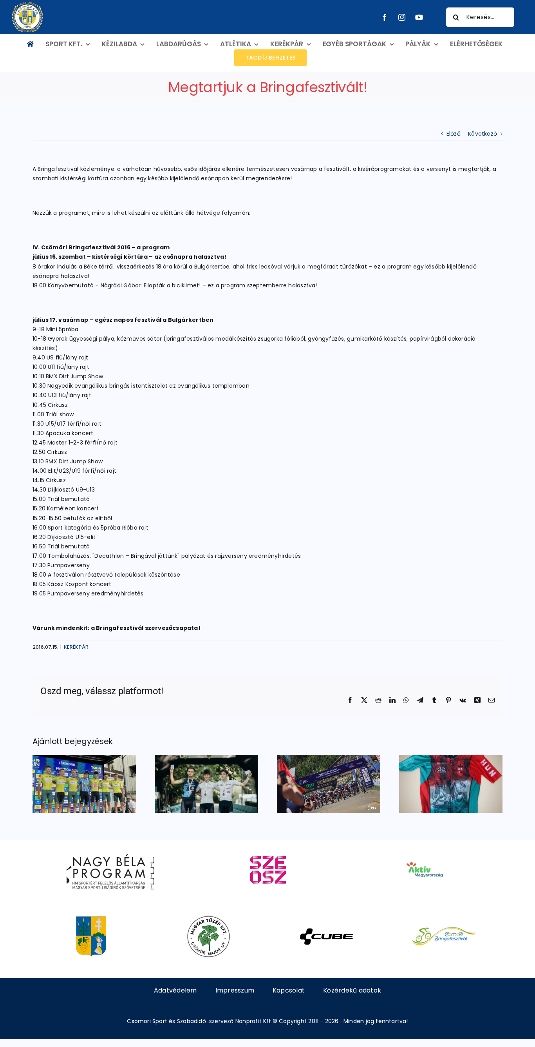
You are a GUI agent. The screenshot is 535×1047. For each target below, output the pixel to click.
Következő (482, 134)
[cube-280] (326, 918)
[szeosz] (267, 851)
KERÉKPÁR (76, 647)
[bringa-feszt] (444, 918)
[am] (424, 851)
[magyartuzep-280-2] (208, 918)
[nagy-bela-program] (110, 851)
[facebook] (384, 17)
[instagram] (401, 17)
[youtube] (419, 17)
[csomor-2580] (91, 918)
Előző (453, 134)
